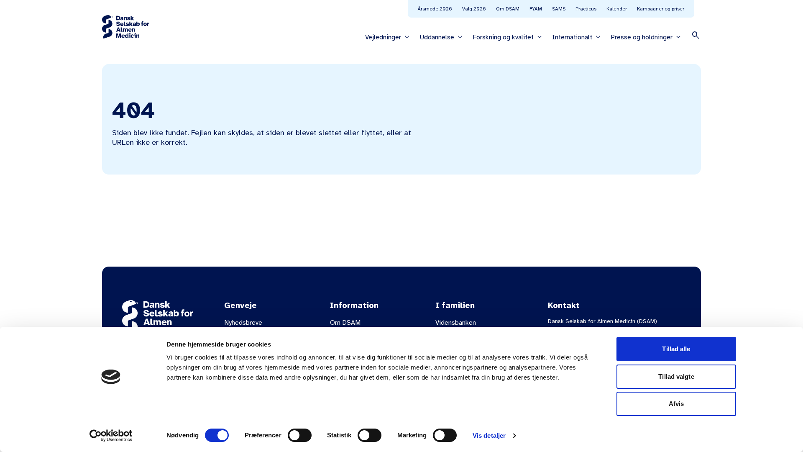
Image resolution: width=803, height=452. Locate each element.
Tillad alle (676, 348)
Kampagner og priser (660, 9)
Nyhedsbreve (243, 322)
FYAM (535, 9)
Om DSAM (507, 9)
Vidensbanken (455, 322)
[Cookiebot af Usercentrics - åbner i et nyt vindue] (111, 435)
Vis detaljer (489, 435)
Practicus (585, 9)
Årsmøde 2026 (435, 9)
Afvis (676, 403)
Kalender (616, 9)
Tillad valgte (676, 376)
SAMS (558, 9)
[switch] (300, 435)
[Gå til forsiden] (125, 27)
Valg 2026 (474, 9)
